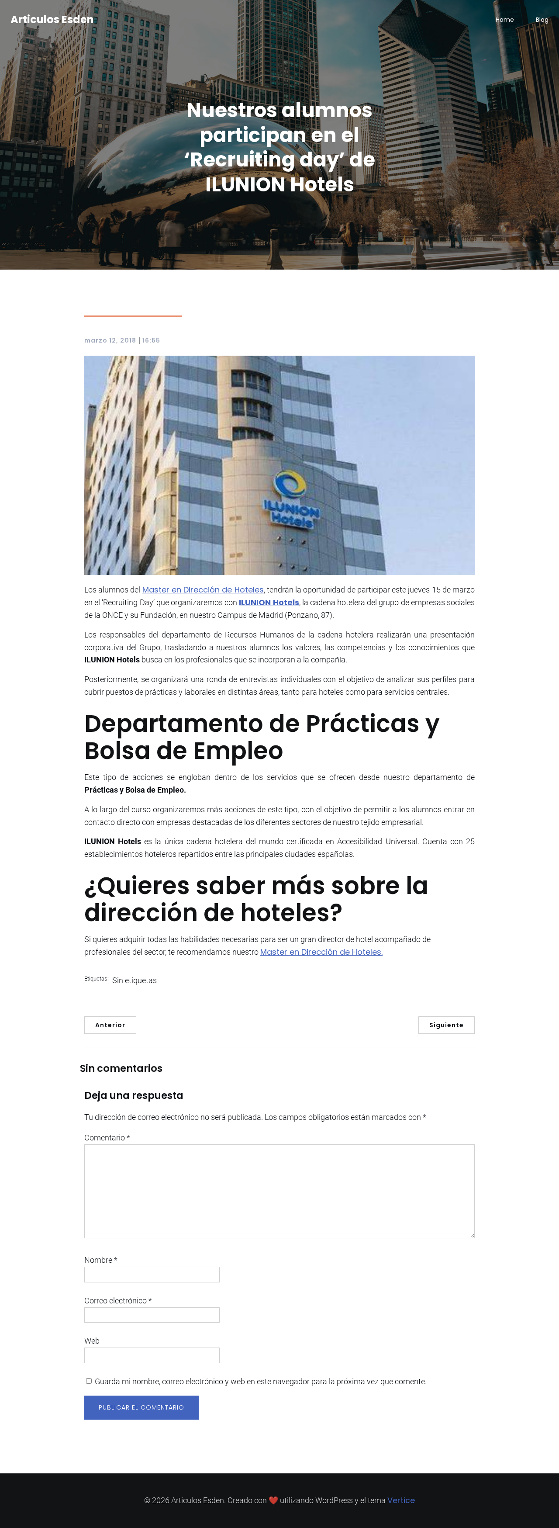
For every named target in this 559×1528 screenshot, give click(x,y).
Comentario (107, 1137)
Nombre (100, 1260)
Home (505, 19)
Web (92, 1340)
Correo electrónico (118, 1300)
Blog (542, 19)
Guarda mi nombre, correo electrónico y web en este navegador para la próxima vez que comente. (261, 1381)
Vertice (401, 1500)
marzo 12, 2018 (110, 340)
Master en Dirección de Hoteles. (321, 951)
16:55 (151, 340)
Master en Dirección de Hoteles (203, 589)
